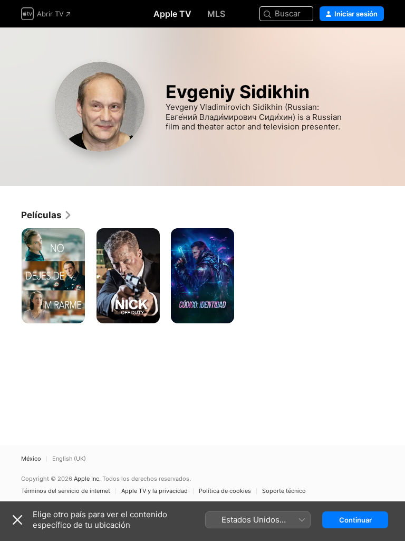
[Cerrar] (17, 520)
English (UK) (69, 459)
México (31, 459)
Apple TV (172, 13)
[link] (46, 215)
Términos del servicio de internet (65, 491)
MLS (216, 13)
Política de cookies (225, 491)
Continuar (355, 520)
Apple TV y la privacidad (154, 491)
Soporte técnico (284, 491)
